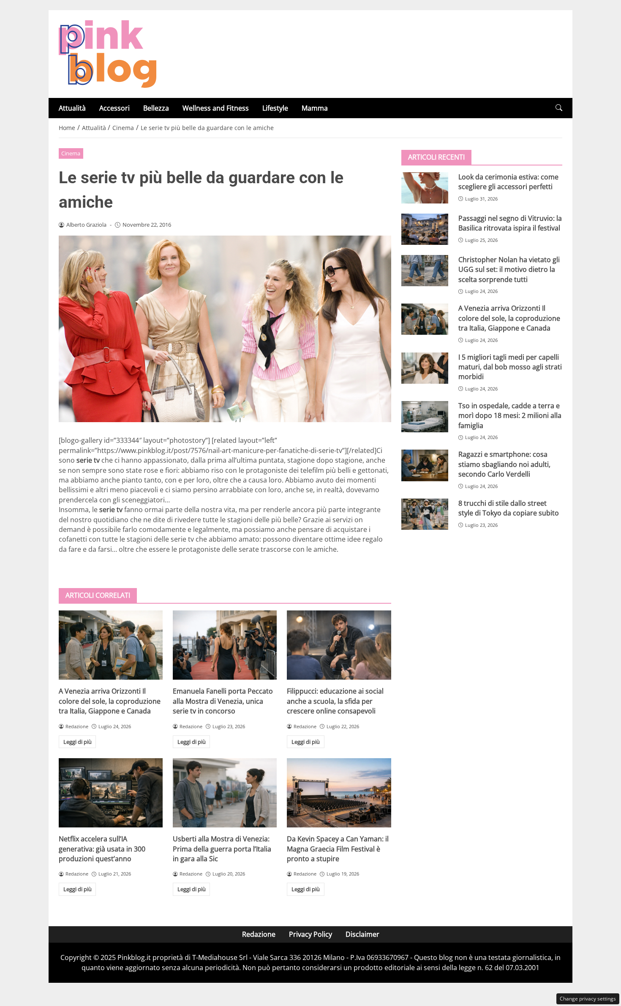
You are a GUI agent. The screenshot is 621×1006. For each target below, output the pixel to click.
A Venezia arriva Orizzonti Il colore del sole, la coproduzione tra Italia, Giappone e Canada (110, 701)
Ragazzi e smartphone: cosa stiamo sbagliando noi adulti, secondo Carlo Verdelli (504, 464)
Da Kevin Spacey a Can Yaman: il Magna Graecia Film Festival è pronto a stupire (338, 848)
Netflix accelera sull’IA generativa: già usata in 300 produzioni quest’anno (102, 848)
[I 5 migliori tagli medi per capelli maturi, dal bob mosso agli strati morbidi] (424, 368)
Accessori (114, 108)
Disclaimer (362, 934)
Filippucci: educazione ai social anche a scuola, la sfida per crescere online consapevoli (335, 701)
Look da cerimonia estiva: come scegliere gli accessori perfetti (508, 181)
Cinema (70, 153)
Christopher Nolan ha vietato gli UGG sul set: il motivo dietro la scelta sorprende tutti (509, 269)
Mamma (315, 108)
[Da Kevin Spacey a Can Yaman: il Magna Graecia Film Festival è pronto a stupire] (339, 792)
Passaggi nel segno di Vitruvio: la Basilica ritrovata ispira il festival (510, 223)
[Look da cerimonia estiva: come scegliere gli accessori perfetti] (424, 187)
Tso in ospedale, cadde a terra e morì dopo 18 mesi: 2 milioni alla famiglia (509, 415)
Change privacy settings (588, 998)
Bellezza (156, 108)
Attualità (72, 108)
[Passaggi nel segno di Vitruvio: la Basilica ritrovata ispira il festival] (424, 229)
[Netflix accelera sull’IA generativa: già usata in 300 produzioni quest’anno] (111, 792)
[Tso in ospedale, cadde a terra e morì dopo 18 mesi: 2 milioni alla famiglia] (424, 416)
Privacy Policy (310, 934)
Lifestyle (275, 108)
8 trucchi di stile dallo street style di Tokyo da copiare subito (508, 508)
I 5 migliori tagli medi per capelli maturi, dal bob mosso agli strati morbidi (510, 367)
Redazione (258, 934)
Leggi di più (77, 742)
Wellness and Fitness (215, 108)
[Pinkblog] (107, 53)
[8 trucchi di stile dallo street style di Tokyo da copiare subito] (424, 514)
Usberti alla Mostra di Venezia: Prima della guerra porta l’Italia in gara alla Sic (222, 848)
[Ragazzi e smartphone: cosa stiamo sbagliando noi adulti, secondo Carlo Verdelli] (424, 465)
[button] (559, 108)
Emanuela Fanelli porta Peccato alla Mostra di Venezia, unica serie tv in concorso (223, 701)
